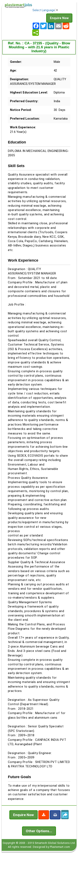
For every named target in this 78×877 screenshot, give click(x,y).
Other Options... (39, 831)
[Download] (43, 814)
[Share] (35, 32)
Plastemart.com (60, 846)
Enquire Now (59, 18)
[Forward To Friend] (65, 814)
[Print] (55, 814)
